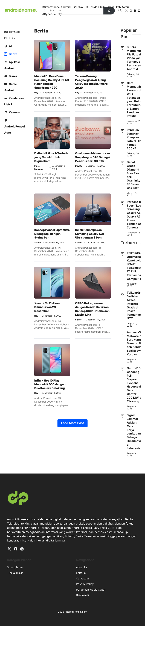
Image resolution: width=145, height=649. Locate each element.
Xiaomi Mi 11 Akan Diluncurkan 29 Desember (47, 306)
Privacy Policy (85, 584)
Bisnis (13, 76)
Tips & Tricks (15, 572)
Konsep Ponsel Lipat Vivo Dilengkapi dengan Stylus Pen (52, 233)
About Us (82, 567)
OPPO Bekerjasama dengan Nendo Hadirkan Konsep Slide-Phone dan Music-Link (92, 308)
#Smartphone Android (56, 7)
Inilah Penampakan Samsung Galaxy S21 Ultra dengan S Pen (89, 233)
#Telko (78, 7)
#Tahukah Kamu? (119, 7)
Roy (36, 92)
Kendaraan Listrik (14, 101)
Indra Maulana (38, 167)
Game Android (10, 87)
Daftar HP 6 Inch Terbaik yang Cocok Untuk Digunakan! (51, 157)
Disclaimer (82, 595)
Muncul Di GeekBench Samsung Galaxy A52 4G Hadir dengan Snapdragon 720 (51, 81)
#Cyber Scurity (52, 14)
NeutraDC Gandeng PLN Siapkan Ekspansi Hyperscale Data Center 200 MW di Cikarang (135, 384)
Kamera (14, 112)
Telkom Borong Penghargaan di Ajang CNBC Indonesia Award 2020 (91, 81)
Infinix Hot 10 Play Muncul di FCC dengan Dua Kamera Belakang (49, 384)
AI (10, 46)
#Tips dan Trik (95, 7)
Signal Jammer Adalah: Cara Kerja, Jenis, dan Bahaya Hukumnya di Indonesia (134, 431)
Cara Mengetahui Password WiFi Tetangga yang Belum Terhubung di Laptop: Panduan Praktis (135, 99)
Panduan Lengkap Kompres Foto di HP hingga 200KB (134, 139)
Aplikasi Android (12, 65)
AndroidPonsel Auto (14, 129)
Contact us (82, 578)
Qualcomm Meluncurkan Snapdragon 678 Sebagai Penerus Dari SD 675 (92, 157)
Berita (13, 54)
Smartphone (15, 567)
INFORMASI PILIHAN (12, 35)
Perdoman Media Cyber (91, 589)
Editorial (81, 572)
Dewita (78, 166)
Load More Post (72, 423)
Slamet (38, 242)
